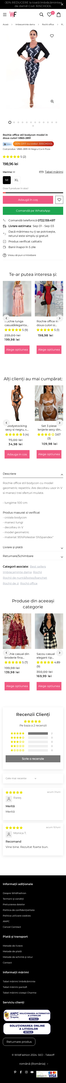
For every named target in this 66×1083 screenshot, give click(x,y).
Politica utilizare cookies (17, 915)
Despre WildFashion (14, 893)
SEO (40, 1054)
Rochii (37, 572)
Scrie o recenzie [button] (33, 758)
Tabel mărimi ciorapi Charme (19, 992)
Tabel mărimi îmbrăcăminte (19, 981)
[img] (14, 792)
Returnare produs (19, 1041)
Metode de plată (12, 951)
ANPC (6, 921)
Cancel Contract (12, 926)
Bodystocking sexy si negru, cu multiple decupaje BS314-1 (17, 428)
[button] (11, 156)
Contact (7, 962)
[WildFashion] (13, 14)
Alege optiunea (17, 349)
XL (16, 180)
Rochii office (28, 583)
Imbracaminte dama (17, 572)
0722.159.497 (46, 220)
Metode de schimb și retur (18, 957)
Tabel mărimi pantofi (15, 987)
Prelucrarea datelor (14, 904)
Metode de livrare (13, 945)
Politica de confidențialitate (19, 910)
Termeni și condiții (13, 898)
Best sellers (38, 566)
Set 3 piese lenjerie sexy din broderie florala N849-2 (49, 428)
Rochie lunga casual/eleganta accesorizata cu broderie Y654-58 (17, 323)
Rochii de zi (11, 583)
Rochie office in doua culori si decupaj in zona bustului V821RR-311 (49, 323)
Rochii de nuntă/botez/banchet (25, 577)
